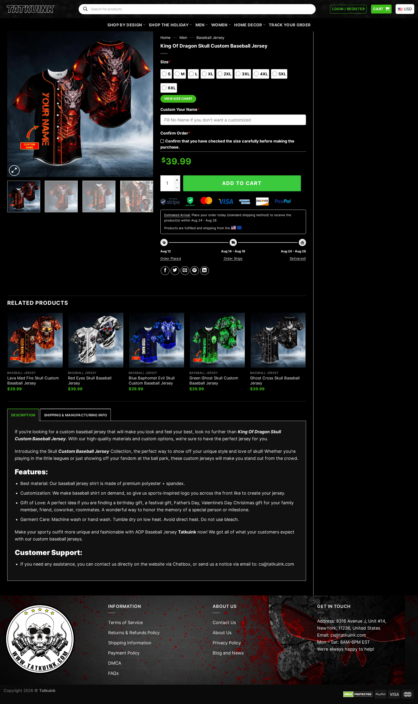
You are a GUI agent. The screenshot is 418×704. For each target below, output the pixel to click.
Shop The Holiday (169, 24)
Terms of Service (125, 622)
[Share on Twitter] (175, 270)
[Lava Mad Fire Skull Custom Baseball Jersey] (35, 340)
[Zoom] (14, 170)
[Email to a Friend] (184, 270)
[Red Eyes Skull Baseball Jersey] (95, 340)
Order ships (233, 258)
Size (165, 61)
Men (200, 24)
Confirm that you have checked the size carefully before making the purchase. (227, 144)
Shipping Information (129, 642)
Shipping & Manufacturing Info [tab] (75, 415)
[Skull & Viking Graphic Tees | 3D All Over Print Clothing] (30, 9)
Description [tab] (23, 415)
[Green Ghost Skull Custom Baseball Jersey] (217, 340)
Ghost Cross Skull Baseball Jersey (275, 380)
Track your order (290, 24)
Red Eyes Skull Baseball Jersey (90, 380)
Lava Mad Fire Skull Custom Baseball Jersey (33, 380)
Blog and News (228, 652)
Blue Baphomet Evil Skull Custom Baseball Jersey (152, 380)
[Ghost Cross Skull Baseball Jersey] (278, 340)
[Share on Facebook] (165, 270)
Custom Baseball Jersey (83, 451)
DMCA (114, 663)
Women (219, 24)
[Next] (144, 104)
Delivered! (298, 258)
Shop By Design (124, 24)
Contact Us (224, 622)
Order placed (170, 258)
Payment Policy (124, 652)
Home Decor (248, 24)
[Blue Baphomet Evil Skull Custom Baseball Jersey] (156, 340)
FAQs (113, 673)
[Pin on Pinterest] (194, 270)
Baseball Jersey (210, 37)
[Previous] (16, 104)
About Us (222, 632)
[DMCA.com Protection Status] (358, 693)
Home (165, 37)
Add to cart (242, 183)
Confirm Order (175, 133)
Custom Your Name (180, 109)
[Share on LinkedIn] (204, 270)
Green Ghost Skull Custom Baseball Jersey (213, 380)
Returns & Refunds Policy (134, 632)
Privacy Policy (227, 642)
